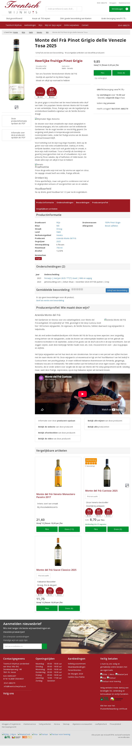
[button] (40, 92)
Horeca (57, 724)
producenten (98, 427)
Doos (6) (121, 73)
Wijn (40, 25)
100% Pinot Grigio (113, 222)
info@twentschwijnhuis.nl (15, 686)
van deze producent (55, 427)
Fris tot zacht (92, 496)
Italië (31, 32)
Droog (59, 229)
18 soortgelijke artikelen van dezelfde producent (84, 53)
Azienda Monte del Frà (66, 238)
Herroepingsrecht (9, 727)
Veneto (39, 32)
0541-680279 (102, 3)
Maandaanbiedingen (76, 667)
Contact (85, 25)
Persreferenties (74, 670)
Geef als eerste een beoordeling (50, 300)
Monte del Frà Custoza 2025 (101, 490)
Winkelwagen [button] (119, 9)
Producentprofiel (100, 202)
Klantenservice (124, 3)
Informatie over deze (56, 420)
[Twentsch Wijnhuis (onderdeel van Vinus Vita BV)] (23, 7)
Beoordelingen (82, 202)
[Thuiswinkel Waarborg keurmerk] (116, 699)
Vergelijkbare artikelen (46, 209)
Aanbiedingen (30, 25)
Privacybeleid (115, 724)
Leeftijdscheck (101, 724)
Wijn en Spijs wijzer (53, 25)
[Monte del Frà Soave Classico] (58, 551)
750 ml (59, 247)
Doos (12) (69, 529)
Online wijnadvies (71, 25)
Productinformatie (45, 202)
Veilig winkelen (45, 724)
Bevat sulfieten (111, 226)
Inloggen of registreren (11, 724)
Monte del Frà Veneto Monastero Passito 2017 (55, 496)
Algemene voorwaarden (82, 724)
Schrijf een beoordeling (117, 290)
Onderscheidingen (65, 202)
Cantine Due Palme (76, 677)
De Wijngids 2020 (75, 673)
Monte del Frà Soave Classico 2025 (56, 569)
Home (15, 32)
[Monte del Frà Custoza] (107, 472)
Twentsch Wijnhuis (14, 25)
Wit (47, 32)
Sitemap (66, 724)
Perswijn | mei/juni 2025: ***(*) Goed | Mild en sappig (68, 278)
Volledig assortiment (77, 663)
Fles (102, 73)
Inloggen (112, 3)
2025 (58, 241)
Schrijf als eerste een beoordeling (49, 53)
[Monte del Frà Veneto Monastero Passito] (58, 472)
